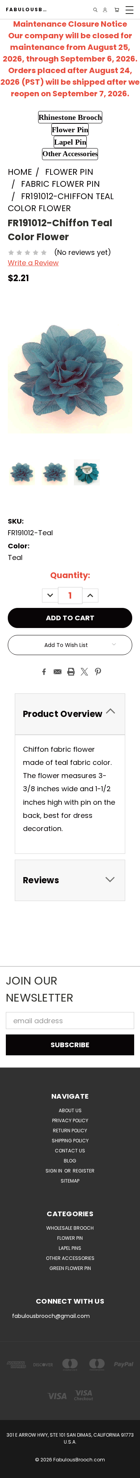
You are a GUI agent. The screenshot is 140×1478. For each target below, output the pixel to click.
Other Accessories (70, 1258)
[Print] (71, 672)
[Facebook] (44, 672)
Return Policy (70, 1130)
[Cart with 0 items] (116, 9)
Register (83, 1170)
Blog (70, 1160)
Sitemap (70, 1181)
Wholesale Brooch (70, 1228)
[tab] (70, 714)
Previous (13, 1470)
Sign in (54, 1170)
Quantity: (70, 575)
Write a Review (33, 263)
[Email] (57, 672)
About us (70, 1110)
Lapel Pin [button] (70, 142)
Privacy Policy (70, 1120)
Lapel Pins (70, 1248)
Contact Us (70, 1150)
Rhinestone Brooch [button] (70, 117)
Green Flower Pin (70, 1268)
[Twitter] (84, 672)
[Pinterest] (98, 672)
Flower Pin (70, 1238)
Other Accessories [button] (70, 154)
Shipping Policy (70, 1140)
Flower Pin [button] (70, 129)
